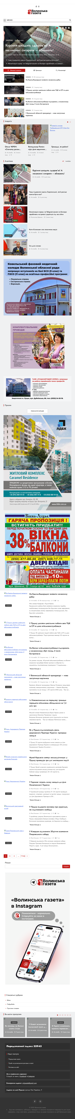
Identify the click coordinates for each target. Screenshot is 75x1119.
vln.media (10, 153)
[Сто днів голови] (15, 247)
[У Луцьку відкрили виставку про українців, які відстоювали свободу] (16, 812)
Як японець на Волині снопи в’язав (14, 1027)
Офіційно (17, 253)
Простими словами (13, 1008)
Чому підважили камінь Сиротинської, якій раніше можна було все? (33, 60)
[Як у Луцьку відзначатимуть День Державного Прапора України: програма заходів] (16, 736)
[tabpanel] (37, 46)
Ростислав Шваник (36, 217)
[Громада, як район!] (61, 134)
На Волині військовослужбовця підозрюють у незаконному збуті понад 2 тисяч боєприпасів (47, 103)
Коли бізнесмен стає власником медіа (43, 229)
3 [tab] (63, 28)
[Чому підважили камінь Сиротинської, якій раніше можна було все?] (15, 194)
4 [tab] (66, 28)
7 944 (23, 856)
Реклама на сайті (13, 1067)
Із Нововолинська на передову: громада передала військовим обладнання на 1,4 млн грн (47, 703)
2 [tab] (60, 28)
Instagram (31, 1076)
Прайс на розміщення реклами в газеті (20, 1063)
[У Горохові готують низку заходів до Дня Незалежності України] (16, 788)
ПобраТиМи (10, 1004)
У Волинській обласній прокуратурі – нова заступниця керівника (48, 677)
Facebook (23, 1076)
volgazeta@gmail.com (29, 1083)
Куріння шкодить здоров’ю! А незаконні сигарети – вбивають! (29, 48)
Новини (28, 77)
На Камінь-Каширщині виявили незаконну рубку (43, 80)
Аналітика (9, 40)
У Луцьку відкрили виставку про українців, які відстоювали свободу (48, 808)
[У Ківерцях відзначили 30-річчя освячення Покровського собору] (16, 837)
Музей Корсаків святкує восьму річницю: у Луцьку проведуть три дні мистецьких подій (49, 759)
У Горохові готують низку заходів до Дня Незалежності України (47, 783)
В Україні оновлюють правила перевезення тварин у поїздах (61, 1028)
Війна (15, 220)
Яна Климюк (35, 739)
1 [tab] (57, 28)
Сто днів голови (35, 246)
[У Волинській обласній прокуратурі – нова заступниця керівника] (14, 113)
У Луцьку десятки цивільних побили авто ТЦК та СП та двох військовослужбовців (49, 625)
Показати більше (37, 411)
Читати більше (34, 617)
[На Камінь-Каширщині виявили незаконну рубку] (14, 78)
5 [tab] (69, 28)
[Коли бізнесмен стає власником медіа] (15, 231)
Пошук (8, 862)
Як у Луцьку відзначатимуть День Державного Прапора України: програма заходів (47, 733)
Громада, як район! (59, 146)
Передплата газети (14, 1059)
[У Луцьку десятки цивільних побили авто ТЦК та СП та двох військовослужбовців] (14, 90)
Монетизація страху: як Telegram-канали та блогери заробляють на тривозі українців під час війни (48, 213)
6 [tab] (70, 1015)
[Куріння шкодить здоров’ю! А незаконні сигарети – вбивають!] (17, 173)
